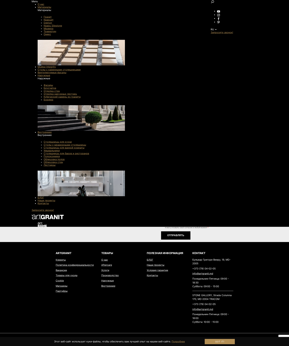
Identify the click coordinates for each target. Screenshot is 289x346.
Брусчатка (50, 88)
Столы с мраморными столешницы (65, 144)
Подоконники (52, 156)
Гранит (48, 16)
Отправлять (175, 235)
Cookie (60, 280)
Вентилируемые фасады (52, 72)
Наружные (44, 75)
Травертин (50, 31)
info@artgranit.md (202, 273)
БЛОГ (41, 197)
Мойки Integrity (47, 66)
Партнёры (62, 291)
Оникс (47, 34)
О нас (41, 4)
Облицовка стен (53, 162)
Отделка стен (52, 91)
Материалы (44, 7)
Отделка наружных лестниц (60, 93)
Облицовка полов (54, 159)
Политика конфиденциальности (75, 264)
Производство (110, 275)
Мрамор (48, 28)
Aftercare (106, 264)
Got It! (219, 341)
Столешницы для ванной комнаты (64, 147)
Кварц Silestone (53, 25)
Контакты (43, 203)
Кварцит (49, 19)
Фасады (48, 85)
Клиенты (61, 259)
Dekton (48, 22)
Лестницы (50, 165)
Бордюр (48, 99)
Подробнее (178, 341)
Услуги (105, 270)
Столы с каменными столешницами (59, 69)
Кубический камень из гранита (62, 96)
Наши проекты (46, 200)
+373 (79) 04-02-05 (204, 268)
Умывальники (52, 150)
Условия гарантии (157, 270)
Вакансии (61, 270)
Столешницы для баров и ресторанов (66, 153)
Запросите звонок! (43, 210)
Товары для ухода (66, 275)
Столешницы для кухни (58, 141)
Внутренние (45, 132)
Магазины (61, 285)
